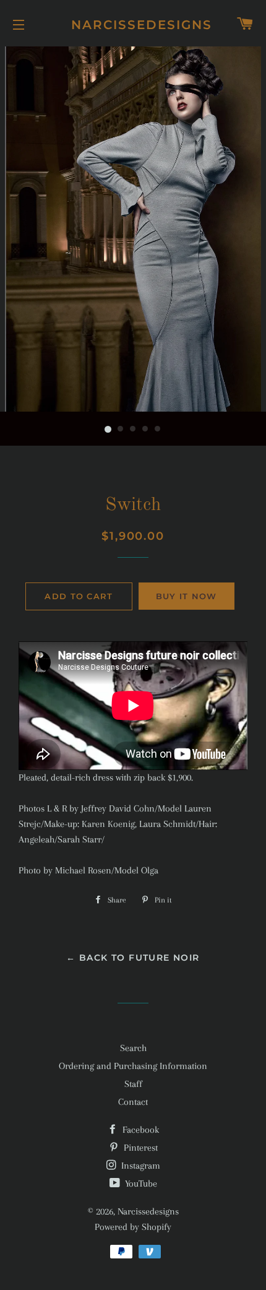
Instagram (139, 1165)
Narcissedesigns (133, 24)
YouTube (139, 1183)
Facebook (139, 1129)
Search (133, 1048)
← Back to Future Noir (132, 957)
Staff (133, 1083)
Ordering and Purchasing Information (133, 1065)
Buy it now (186, 596)
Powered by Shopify (133, 1226)
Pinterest (139, 1147)
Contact (133, 1101)
